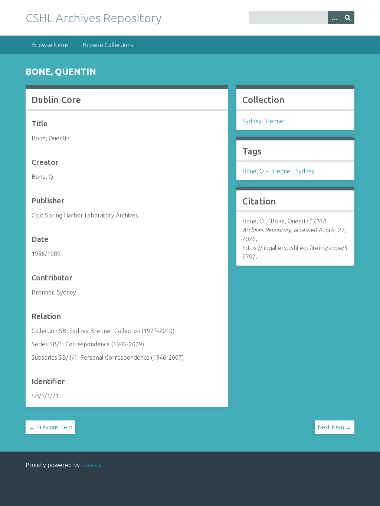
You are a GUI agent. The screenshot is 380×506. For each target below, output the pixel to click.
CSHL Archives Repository (93, 17)
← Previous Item (50, 427)
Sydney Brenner (264, 121)
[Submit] (347, 17)
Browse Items (50, 44)
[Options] (334, 17)
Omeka (90, 465)
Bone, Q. (253, 171)
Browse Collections (108, 44)
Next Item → (334, 427)
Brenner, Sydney (292, 171)
